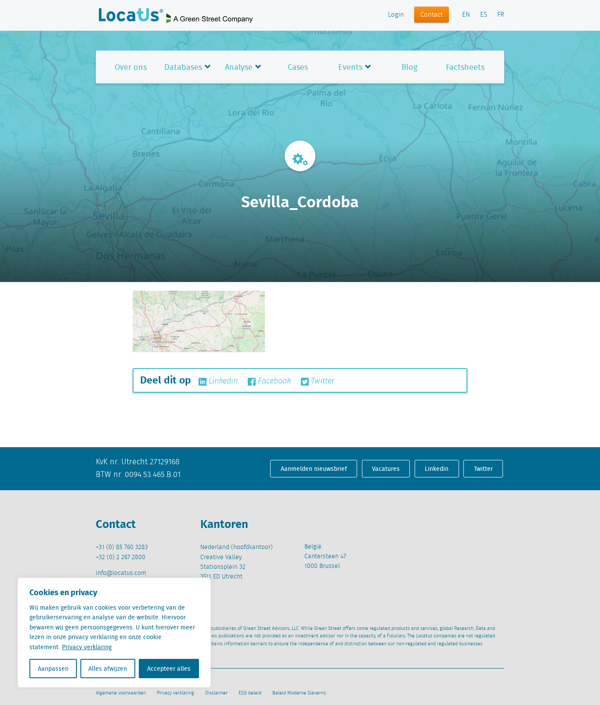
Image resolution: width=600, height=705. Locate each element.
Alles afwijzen (107, 668)
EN (466, 15)
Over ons (131, 67)
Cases (298, 67)
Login (396, 15)
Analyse (239, 67)
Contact (431, 15)
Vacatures (386, 468)
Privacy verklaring (87, 647)
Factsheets (465, 67)
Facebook (273, 381)
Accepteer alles (169, 668)
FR (500, 15)
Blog (409, 67)
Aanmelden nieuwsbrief (314, 468)
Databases (183, 67)
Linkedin (222, 381)
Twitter (322, 381)
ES (483, 15)
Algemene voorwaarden (121, 693)
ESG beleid (250, 693)
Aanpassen (53, 668)
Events (350, 67)
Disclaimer (216, 693)
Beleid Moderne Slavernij (299, 693)
